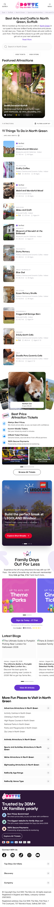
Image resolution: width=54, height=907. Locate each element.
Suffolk (10, 12)
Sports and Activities (35, 12)
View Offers (34, 54)
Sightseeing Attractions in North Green (21, 765)
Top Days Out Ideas (13, 864)
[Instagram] (29, 855)
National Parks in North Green (17, 724)
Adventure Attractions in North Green (21, 708)
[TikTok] (21, 855)
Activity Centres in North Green (17, 713)
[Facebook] (4, 855)
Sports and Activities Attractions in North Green (23, 748)
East (3, 12)
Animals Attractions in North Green (20, 739)
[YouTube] (38, 855)
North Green (20, 12)
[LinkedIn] (12, 855)
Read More (27, 39)
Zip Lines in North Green (14, 731)
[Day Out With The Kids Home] (27, 5)
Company (8, 883)
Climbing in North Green (14, 717)
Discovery (8, 873)
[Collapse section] (48, 708)
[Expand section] (48, 739)
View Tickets (20, 54)
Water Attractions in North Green (19, 757)
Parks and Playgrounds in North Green (20, 728)
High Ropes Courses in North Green (19, 720)
